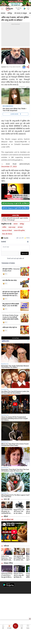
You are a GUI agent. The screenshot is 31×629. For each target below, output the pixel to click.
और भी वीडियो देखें (7, 519)
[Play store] (25, 8)
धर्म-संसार (20, 227)
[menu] (2, 8)
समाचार (3, 13)
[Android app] (9, 585)
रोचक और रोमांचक (7, 234)
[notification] (28, 8)
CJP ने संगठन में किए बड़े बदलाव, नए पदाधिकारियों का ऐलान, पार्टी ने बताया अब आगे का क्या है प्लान (6, 511)
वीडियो (6, 516)
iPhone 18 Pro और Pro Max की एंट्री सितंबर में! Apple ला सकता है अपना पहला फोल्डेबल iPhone (19, 575)
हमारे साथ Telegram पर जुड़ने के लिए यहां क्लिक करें (15, 208)
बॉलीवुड (10, 13)
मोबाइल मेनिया (8, 563)
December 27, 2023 (9, 166)
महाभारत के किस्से (7, 230)
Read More (8, 196)
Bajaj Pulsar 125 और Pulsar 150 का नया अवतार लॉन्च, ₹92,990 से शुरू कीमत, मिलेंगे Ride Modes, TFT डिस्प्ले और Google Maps (19, 511)
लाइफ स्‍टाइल (11, 227)
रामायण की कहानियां (19, 230)
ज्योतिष (4, 227)
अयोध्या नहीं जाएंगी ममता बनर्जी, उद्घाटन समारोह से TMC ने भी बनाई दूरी (15, 219)
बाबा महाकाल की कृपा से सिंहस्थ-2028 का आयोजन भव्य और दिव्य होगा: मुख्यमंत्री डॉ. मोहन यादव (19, 558)
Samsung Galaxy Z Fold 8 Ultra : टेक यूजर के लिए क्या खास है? (6, 575)
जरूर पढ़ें (6, 499)
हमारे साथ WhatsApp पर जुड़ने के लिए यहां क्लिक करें (15, 203)
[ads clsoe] (30, 619)
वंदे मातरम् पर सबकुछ (20, 13)
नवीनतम (6, 546)
